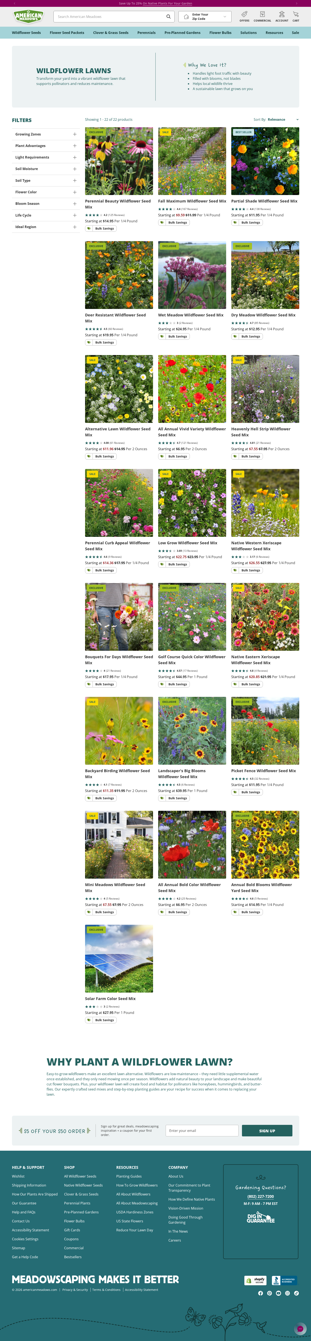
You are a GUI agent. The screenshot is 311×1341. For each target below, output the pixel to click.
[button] (296, 16)
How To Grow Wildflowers (137, 1185)
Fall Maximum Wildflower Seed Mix (192, 201)
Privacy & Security (75, 1290)
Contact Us (21, 1221)
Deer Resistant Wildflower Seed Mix (115, 317)
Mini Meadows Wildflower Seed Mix (115, 887)
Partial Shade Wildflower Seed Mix (264, 201)
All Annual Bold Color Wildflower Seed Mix (189, 887)
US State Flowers (129, 1221)
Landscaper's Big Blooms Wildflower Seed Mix (182, 773)
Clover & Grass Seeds (81, 1194)
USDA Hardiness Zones (134, 1212)
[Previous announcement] (14, 3)
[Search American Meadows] (169, 17)
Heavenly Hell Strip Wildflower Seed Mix (260, 431)
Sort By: (260, 119)
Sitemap (18, 1248)
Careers (174, 1240)
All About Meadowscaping (137, 1203)
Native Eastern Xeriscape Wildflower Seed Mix (255, 659)
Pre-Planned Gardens (81, 1212)
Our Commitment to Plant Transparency (189, 1188)
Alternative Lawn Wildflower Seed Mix (117, 431)
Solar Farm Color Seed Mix (110, 998)
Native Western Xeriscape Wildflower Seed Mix (256, 545)
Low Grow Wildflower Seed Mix (187, 542)
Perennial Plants (77, 1203)
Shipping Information (29, 1185)
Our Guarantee (24, 1203)
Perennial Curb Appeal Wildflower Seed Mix (117, 545)
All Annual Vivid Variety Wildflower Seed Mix (192, 431)
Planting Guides (129, 1176)
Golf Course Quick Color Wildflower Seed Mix (192, 659)
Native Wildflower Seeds (83, 1185)
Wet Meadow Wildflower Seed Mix (190, 314)
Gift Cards (72, 1230)
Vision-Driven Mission (185, 1208)
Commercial (74, 1248)
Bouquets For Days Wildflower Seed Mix (119, 659)
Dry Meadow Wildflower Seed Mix (263, 314)
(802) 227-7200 (261, 1196)
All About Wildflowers (133, 1194)
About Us (175, 1176)
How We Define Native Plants (191, 1199)
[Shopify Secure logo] (255, 1280)
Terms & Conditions (106, 1290)
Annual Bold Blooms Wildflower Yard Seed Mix (261, 887)
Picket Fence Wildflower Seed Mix (263, 770)
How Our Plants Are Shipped (35, 1194)
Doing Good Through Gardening (185, 1220)
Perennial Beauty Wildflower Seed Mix (118, 204)
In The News (178, 1231)
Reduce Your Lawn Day (134, 1230)
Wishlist (18, 1176)
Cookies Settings (25, 1239)
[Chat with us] (300, 1328)
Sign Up (267, 1130)
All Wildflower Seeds (80, 1176)
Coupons (71, 1239)
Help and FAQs (23, 1212)
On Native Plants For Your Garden (167, 3)
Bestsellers (73, 1257)
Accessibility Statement (30, 1230)
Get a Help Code (25, 1257)
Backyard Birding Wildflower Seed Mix (117, 773)
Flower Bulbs (74, 1221)
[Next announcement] (296, 3)
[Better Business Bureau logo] (285, 1280)
